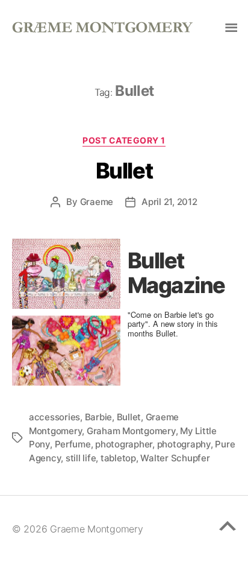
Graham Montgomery (131, 431)
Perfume (73, 444)
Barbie (98, 417)
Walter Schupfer (174, 458)
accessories (54, 417)
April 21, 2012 (169, 201)
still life (81, 458)
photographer (123, 444)
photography (184, 444)
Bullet (124, 170)
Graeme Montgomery (96, 529)
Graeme (96, 201)
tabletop (118, 458)
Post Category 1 (124, 140)
